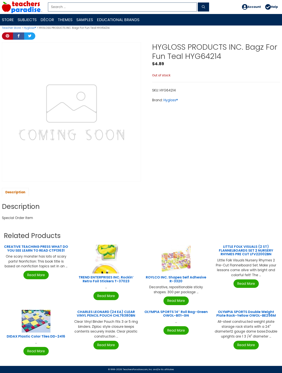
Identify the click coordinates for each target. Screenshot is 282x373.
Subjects (27, 19)
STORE (8, 19)
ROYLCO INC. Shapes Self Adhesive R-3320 (176, 279)
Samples (84, 19)
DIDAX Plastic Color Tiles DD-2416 (36, 336)
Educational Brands (118, 19)
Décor (47, 19)
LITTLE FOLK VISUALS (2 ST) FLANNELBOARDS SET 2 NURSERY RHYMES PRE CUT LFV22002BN (246, 250)
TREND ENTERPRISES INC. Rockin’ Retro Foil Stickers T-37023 (106, 279)
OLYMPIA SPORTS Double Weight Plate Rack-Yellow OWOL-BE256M (246, 313)
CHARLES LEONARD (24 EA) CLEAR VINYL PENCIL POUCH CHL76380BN (106, 313)
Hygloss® (30, 28)
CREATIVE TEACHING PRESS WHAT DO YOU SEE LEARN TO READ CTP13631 (36, 248)
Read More (36, 275)
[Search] (203, 7)
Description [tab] (15, 192)
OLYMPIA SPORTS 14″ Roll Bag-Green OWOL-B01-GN (176, 313)
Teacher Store (11, 28)
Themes (65, 19)
